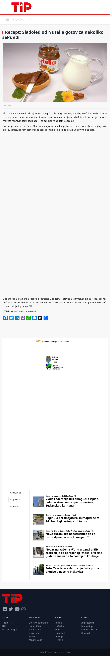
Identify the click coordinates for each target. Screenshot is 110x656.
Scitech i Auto (36, 629)
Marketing (87, 626)
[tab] (15, 492)
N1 (30, 306)
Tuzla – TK (7, 622)
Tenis (58, 629)
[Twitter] (11, 609)
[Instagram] (23, 609)
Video (32, 636)
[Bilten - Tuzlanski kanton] (55, 367)
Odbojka (59, 636)
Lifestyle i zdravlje (38, 622)
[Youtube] (17, 609)
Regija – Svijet (9, 629)
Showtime (34, 633)
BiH (4, 626)
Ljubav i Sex (35, 626)
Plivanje (59, 639)
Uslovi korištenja (90, 629)
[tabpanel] (68, 535)
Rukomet (60, 633)
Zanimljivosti (35, 639)
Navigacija (14, 19)
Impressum (87, 622)
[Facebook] (4, 609)
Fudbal (58, 622)
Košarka (59, 626)
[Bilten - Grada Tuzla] (55, 359)
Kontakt (85, 633)
